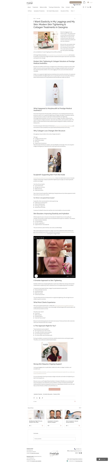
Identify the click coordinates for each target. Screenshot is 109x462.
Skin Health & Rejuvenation (52, 11)
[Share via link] (42, 397)
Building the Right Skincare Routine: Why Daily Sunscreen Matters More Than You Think (35, 421)
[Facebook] (86, 7)
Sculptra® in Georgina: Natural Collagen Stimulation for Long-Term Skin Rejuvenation (54, 421)
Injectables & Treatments (39, 11)
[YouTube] (90, 7)
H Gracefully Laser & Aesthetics (36, 460)
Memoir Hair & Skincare (35, 453)
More (72, 11)
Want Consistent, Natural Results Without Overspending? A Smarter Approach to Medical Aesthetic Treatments (72, 421)
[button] (63, 7)
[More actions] (75, 18)
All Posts (30, 11)
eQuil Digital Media (79, 460)
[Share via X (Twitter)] (36, 397)
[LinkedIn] (88, 7)
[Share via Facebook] (34, 397)
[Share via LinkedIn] (39, 397)
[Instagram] (83, 7)
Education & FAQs (65, 11)
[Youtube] (81, 453)
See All (80, 407)
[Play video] (54, 160)
